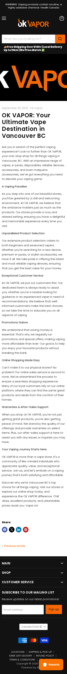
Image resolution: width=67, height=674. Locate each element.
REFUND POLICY (45, 655)
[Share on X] (12, 529)
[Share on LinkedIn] (18, 529)
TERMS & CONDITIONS (22, 659)
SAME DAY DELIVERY (20, 655)
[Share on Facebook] (4, 529)
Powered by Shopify (33, 667)
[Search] (60, 39)
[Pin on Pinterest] (25, 529)
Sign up (54, 609)
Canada (31, 627)
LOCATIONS (18, 652)
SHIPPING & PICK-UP (40, 652)
